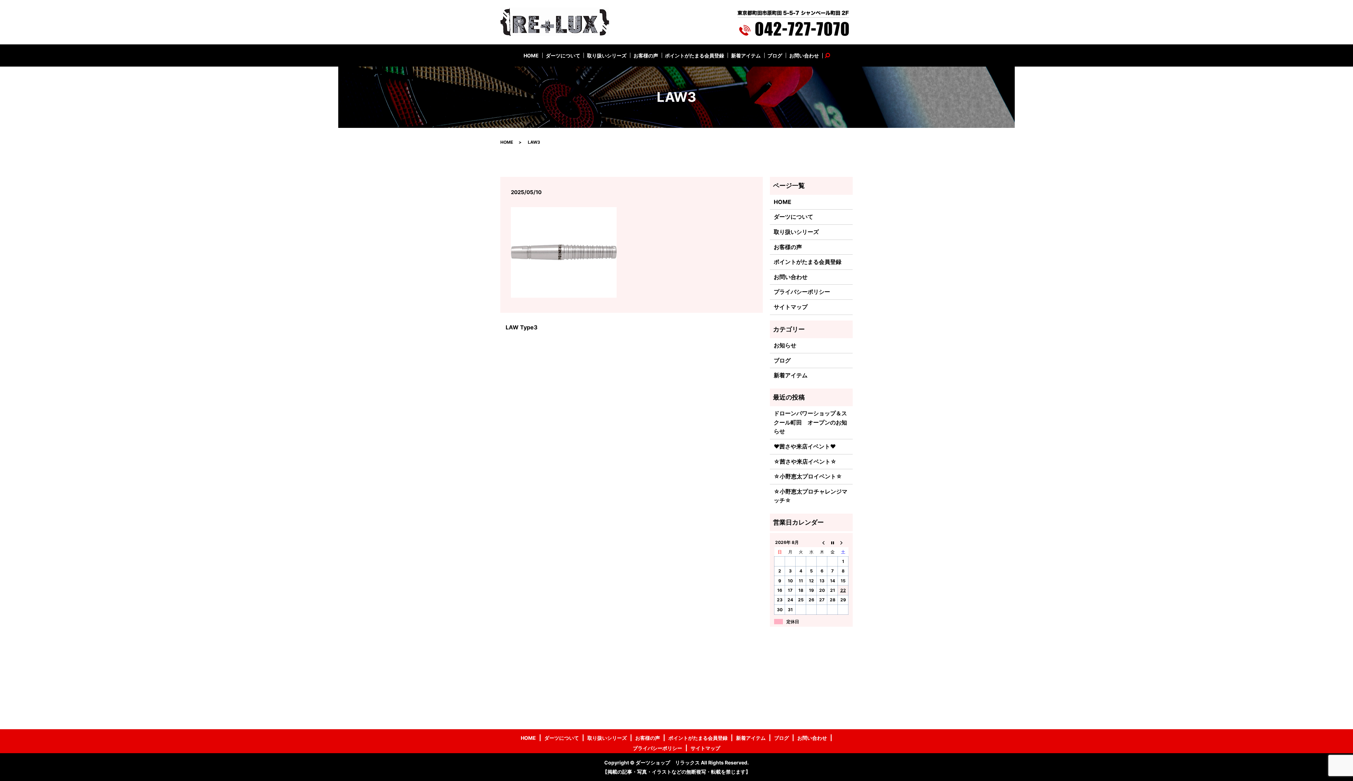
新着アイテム (746, 55)
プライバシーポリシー (802, 291)
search (831, 55)
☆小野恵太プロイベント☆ (808, 476)
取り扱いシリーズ (606, 55)
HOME (531, 55)
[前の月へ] (822, 542)
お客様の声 (646, 55)
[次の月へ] (843, 542)
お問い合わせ (804, 55)
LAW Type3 (522, 327)
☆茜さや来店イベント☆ (805, 461)
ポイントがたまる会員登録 (694, 55)
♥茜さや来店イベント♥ (805, 446)
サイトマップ (791, 306)
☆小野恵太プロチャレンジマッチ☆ (810, 496)
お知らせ (785, 345)
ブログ (774, 55)
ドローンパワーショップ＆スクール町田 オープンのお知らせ (810, 422)
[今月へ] (832, 542)
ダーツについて (563, 55)
